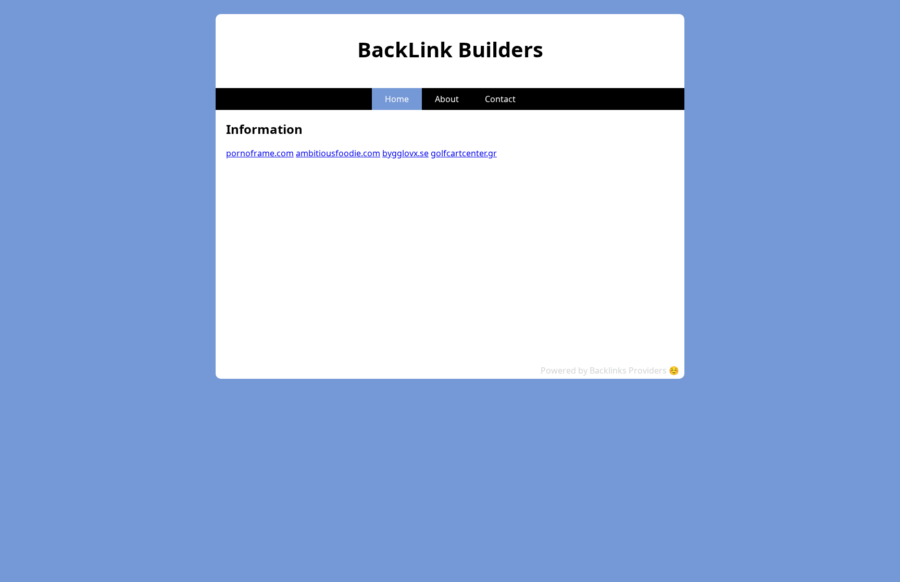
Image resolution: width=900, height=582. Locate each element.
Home (397, 99)
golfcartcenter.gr (464, 153)
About (447, 99)
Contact (500, 99)
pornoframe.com (260, 153)
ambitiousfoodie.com (338, 153)
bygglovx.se (405, 153)
